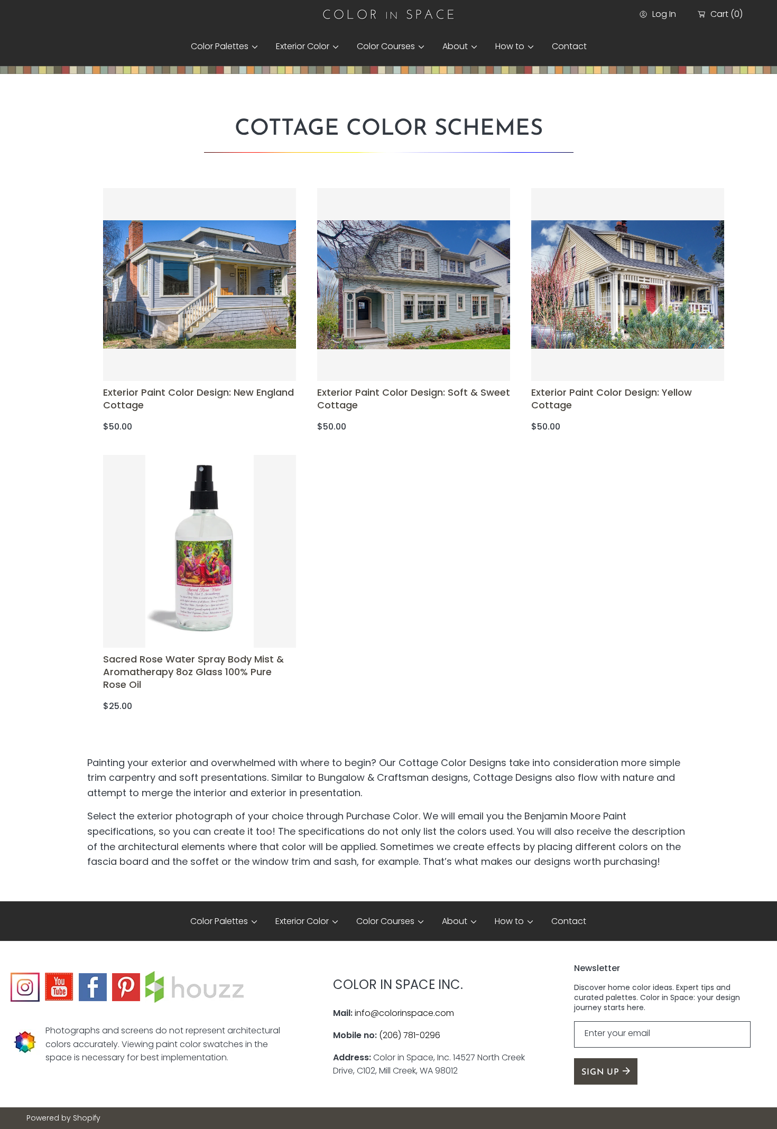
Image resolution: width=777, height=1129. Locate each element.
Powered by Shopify (63, 1118)
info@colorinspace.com (404, 1013)
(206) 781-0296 (409, 1035)
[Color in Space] (388, 14)
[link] (220, 46)
